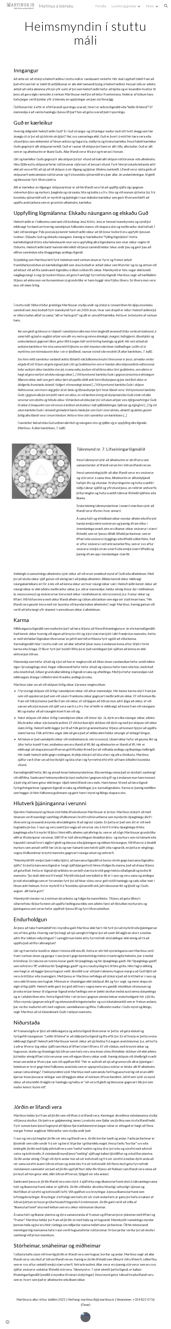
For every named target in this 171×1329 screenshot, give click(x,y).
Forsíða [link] (100, 6)
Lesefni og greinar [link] (123, 6)
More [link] (150, 6)
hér (111, 99)
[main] (85, 33)
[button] (166, 6)
